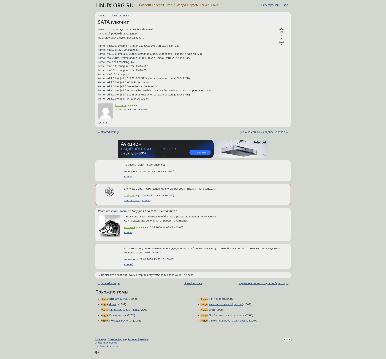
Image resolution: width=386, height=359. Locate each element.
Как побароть (217, 298)
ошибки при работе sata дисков (228, 320)
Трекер (204, 5)
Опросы (192, 5)
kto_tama (121, 105)
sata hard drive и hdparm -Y (226, 304)
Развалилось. (118, 315)
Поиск (215, 5)
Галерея (158, 5)
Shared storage (110, 132)
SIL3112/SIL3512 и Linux (124, 309)
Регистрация (270, 5)
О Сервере (100, 339)
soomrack (129, 227)
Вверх (287, 339)
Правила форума (117, 339)
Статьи (170, 5)
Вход (285, 5)
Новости (145, 5)
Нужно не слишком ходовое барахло (262, 132)
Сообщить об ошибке (106, 342)
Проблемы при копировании (227, 315)
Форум (181, 5)
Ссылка (103, 122)
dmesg (113, 304)
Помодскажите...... (120, 320)
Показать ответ (132, 200)
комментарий (119, 211)
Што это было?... (120, 298)
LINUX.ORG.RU (114, 5)
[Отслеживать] (281, 41)
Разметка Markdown (138, 339)
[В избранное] (281, 30)
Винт (212, 309)
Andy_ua (129, 195)
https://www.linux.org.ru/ (106, 346)
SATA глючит (113, 22)
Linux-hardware (120, 15)
